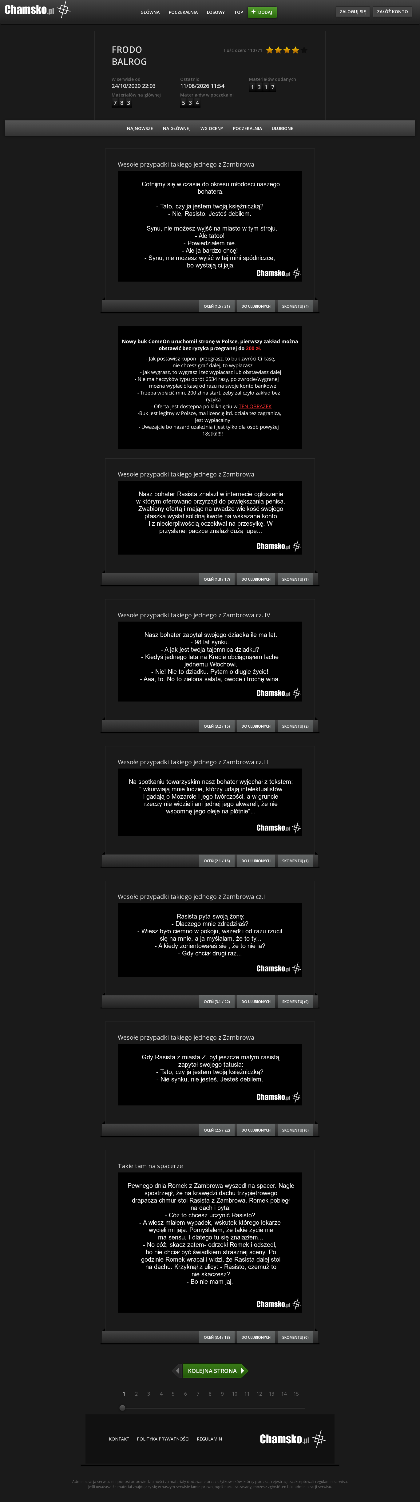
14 (284, 1393)
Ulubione (282, 128)
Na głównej (177, 128)
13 (271, 1393)
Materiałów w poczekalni (207, 95)
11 (247, 1393)
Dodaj (265, 12)
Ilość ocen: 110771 (243, 50)
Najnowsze (140, 128)
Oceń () (217, 306)
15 (296, 1393)
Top (238, 12)
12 (259, 1393)
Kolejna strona (212, 1370)
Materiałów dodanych (272, 79)
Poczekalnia (183, 12)
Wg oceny (211, 128)
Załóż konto (392, 11)
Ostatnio (190, 79)
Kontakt (119, 1439)
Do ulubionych (256, 306)
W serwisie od (126, 79)
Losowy (216, 12)
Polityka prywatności (163, 1439)
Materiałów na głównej (136, 95)
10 (234, 1393)
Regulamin (209, 1439)
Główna (150, 12)
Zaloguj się (353, 11)
